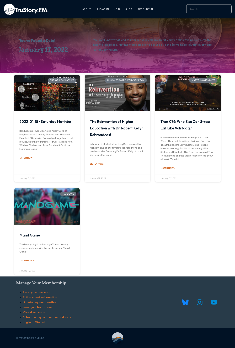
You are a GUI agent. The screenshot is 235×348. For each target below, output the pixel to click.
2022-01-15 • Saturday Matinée (45, 121)
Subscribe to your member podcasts (47, 317)
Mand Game (29, 235)
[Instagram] (199, 302)
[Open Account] (152, 9)
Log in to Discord (34, 322)
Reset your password (36, 292)
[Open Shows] (107, 9)
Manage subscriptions (37, 307)
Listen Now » (26, 158)
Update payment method (40, 302)
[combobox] (209, 9)
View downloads (34, 312)
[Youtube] (214, 302)
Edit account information (40, 297)
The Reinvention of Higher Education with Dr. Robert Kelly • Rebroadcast (116, 128)
